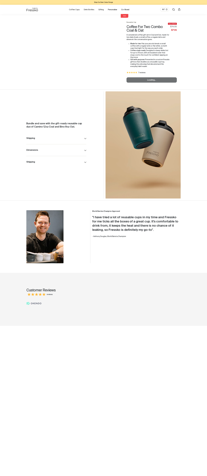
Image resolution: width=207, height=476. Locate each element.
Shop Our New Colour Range (103, 2)
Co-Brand (125, 10)
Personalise (112, 10)
